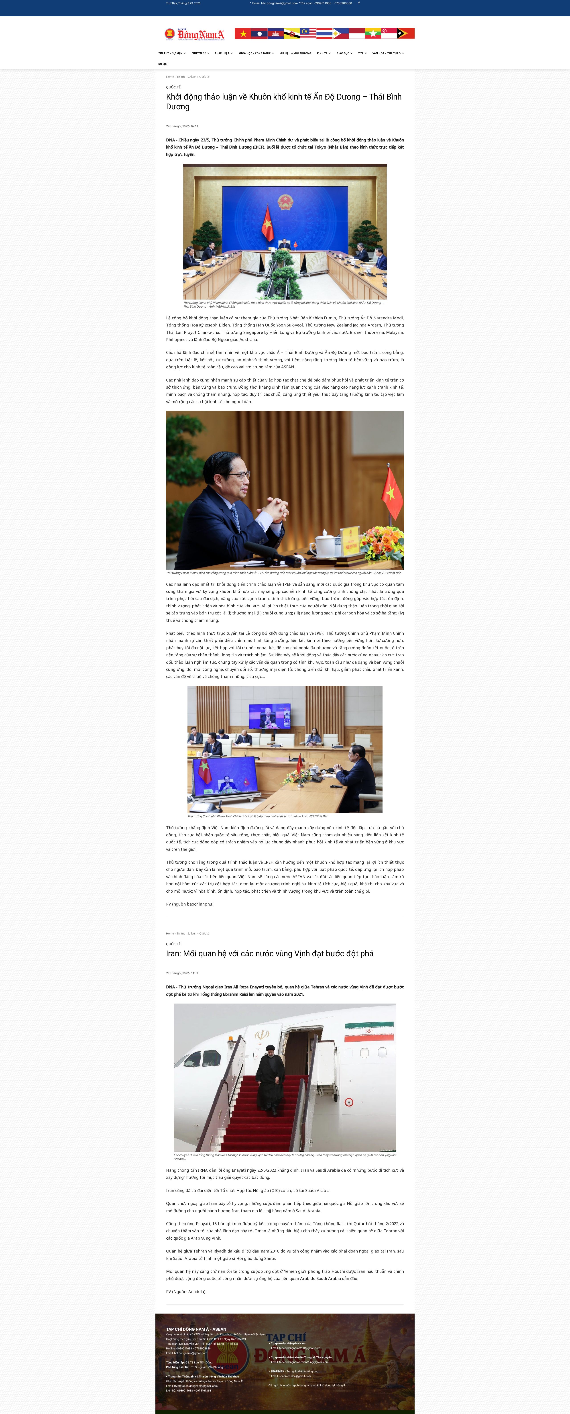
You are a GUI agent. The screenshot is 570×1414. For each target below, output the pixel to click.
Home (170, 77)
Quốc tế (204, 77)
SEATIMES (277, 1371)
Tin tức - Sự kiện (186, 77)
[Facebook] (359, 3)
